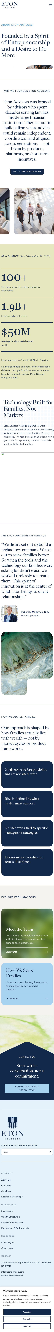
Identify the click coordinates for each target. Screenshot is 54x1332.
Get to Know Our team (27, 171)
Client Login (7, 1248)
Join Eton (6, 1191)
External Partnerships (12, 1196)
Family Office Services (12, 1222)
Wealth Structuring (10, 1216)
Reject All (27, 1326)
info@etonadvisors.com (12, 1271)
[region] (27, 1309)
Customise (27, 1319)
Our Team (6, 1185)
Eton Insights (7, 1242)
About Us (5, 1179)
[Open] (50, 5)
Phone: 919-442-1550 (12, 1275)
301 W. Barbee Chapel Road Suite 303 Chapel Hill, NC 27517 (26, 1264)
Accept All (27, 1312)
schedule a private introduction (27, 1088)
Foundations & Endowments (15, 1228)
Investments (7, 1211)
